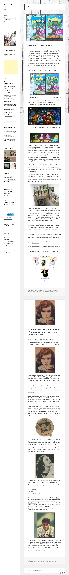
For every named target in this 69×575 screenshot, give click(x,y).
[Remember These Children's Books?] (7, 166)
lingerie (5, 104)
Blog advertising (7, 54)
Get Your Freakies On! (40, 45)
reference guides (50, 561)
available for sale (56, 341)
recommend (10, 138)
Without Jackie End (52, 210)
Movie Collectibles (7, 105)
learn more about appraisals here (9, 140)
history (13, 99)
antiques (7, 83)
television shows (8, 109)
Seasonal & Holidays (8, 26)
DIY (4, 17)
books (5, 85)
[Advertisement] (11, 67)
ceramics (5, 86)
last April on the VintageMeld (53, 344)
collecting (7, 90)
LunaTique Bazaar (8, 248)
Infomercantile (7, 181)
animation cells (49, 178)
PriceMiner (6, 139)
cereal (43, 291)
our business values (9, 136)
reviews (7, 108)
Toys (34, 291)
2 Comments (49, 292)
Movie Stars (13, 105)
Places (5, 24)
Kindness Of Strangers (8, 243)
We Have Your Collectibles (9, 204)
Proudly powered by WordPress (35, 570)
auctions (13, 83)
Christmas (13, 86)
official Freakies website (40, 227)
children (9, 86)
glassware (10, 99)
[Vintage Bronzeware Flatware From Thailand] (7, 159)
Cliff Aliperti (40, 560)
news (5, 106)
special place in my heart (50, 50)
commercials (56, 291)
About (5, 15)
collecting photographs (9, 92)
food (32, 292)
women (13, 116)
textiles (13, 109)
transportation (6, 110)
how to (11, 102)
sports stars (57, 561)
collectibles (8, 88)
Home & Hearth (7, 21)
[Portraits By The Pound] (13, 166)
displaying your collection (10, 95)
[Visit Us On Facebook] (62, 573)
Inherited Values (10, 5)
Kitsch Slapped (7, 187)
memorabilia (8, 104)
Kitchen (45, 290)
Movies (46, 560)
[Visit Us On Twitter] (61, 573)
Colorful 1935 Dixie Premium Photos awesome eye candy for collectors (44, 332)
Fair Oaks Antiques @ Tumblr (10, 179)
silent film (11, 108)
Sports (49, 560)
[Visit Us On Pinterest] (64, 573)
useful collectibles (8, 112)
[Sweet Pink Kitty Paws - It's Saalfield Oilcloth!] (13, 153)
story (30, 102)
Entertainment (7, 19)
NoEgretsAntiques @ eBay (9, 250)
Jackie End (58, 164)
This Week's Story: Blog (9, 202)
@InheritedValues (8, 218)
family (12, 98)
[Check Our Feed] (66, 573)
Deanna (40, 290)
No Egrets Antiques (8, 191)
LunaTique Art (7, 245)
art (10, 83)
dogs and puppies (6, 96)
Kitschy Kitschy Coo (8, 189)
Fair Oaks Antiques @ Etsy (9, 241)
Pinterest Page (7, 193)
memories (13, 104)
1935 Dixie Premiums (43, 504)
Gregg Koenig (35, 242)
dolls (10, 96)
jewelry (14, 102)
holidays (9, 101)
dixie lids (54, 560)
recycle (5, 108)
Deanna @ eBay (7, 239)
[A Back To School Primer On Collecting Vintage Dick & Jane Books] (7, 153)
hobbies (6, 101)
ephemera (7, 98)
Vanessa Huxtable (41, 57)
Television (49, 290)
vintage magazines (8, 116)
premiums (40, 292)
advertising (7, 81)
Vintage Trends (7, 252)
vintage (7, 114)
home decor (6, 102)
